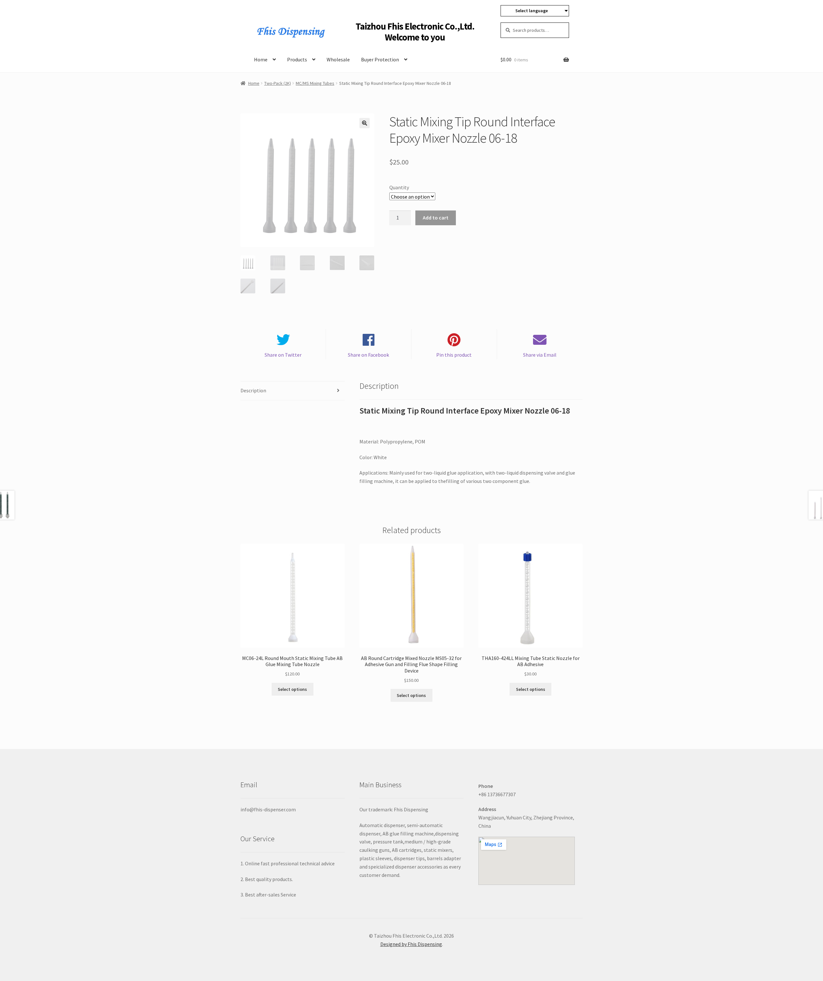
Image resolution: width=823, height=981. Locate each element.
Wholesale (338, 59)
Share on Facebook (368, 355)
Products (297, 59)
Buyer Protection (380, 59)
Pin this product (454, 355)
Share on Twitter (283, 355)
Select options (292, 689)
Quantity (399, 187)
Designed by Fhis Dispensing (411, 944)
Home (260, 59)
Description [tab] (253, 390)
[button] (364, 123)
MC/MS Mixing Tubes (315, 83)
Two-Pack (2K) (277, 83)
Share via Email (539, 355)
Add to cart (435, 217)
